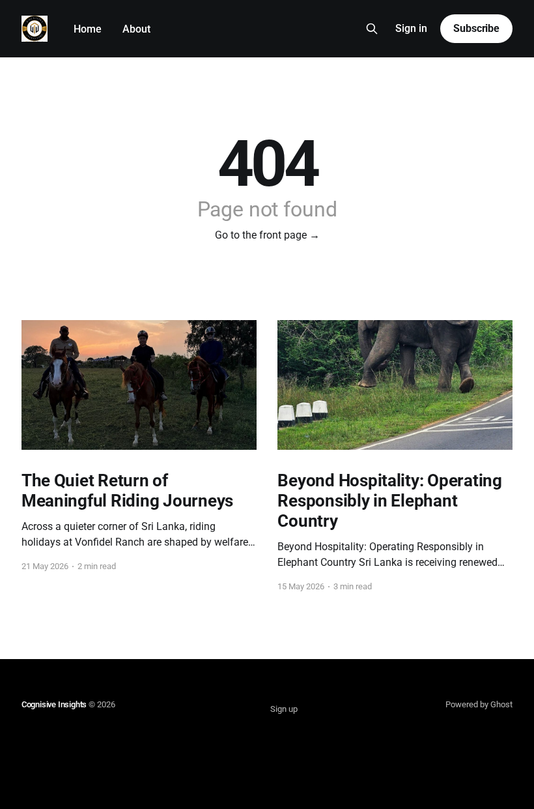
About (136, 29)
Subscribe (476, 28)
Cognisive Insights (54, 704)
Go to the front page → (267, 235)
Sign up (284, 709)
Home (88, 29)
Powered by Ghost (479, 704)
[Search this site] (371, 28)
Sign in (411, 28)
